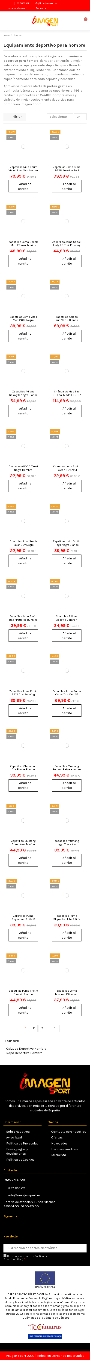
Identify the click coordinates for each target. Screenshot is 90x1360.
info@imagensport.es (45, 3)
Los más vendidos (64, 1149)
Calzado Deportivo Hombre (26, 1049)
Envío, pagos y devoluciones (17, 1151)
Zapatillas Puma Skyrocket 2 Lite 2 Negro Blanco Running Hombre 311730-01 (23, 921)
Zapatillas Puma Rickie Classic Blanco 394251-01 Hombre (23, 994)
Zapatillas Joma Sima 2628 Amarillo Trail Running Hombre (67, 170)
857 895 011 (23, 3)
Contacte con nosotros (69, 1132)
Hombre (11, 1041)
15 (54, 1028)
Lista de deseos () (17, 7)
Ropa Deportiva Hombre (24, 1053)
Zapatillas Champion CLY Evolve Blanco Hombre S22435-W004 (23, 771)
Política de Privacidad (22, 1143)
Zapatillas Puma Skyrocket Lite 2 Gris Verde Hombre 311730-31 (67, 921)
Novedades (59, 1143)
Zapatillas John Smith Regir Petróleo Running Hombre (23, 620)
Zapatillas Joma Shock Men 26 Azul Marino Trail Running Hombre (23, 245)
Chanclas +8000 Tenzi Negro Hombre (23, 468)
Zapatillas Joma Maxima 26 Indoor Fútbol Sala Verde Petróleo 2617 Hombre (67, 995)
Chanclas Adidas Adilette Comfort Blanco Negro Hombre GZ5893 (67, 621)
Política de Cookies (20, 1160)
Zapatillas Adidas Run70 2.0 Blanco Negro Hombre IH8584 (67, 320)
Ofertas (57, 1137)
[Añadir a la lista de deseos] (37, 136)
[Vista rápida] (37, 152)
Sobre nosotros (18, 1132)
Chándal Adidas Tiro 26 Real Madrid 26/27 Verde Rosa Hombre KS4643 (67, 396)
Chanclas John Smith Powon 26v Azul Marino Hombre (66, 470)
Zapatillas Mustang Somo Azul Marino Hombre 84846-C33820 (23, 846)
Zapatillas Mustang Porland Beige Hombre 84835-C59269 (67, 769)
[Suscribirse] (82, 1248)
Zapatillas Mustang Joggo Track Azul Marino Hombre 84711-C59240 (67, 846)
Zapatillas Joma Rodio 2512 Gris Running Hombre (23, 695)
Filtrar (17, 117)
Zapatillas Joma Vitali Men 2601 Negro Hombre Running (23, 320)
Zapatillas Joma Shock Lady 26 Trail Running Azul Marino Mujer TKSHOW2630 (66, 247)
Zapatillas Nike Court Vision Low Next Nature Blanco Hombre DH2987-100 (23, 172)
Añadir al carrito (25, 186)
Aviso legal (14, 1137)
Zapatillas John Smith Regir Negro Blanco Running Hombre (67, 545)
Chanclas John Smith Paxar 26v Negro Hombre (23, 545)
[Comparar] (37, 144)
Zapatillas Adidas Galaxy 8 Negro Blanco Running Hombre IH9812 (23, 396)
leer (20, 1259)
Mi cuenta (58, 1155)
